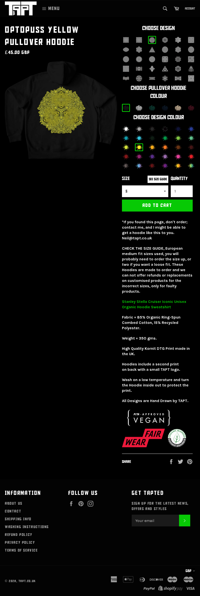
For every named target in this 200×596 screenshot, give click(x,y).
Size (126, 179)
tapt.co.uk (27, 581)
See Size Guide (158, 179)
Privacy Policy (20, 542)
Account (190, 8)
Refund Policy (18, 534)
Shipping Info (18, 519)
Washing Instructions (27, 527)
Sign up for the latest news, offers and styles (160, 506)
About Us (13, 503)
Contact (13, 511)
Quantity (179, 179)
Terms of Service (21, 550)
